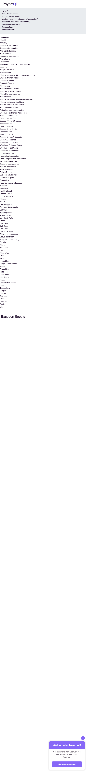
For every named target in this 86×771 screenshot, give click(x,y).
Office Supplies (6, 204)
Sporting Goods (6, 213)
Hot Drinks (4, 272)
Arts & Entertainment (8, 51)
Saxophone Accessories (9, 164)
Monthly (3, 40)
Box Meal (3, 296)
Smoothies (4, 269)
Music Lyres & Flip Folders (10, 91)
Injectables (4, 261)
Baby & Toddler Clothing (9, 239)
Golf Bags (4, 226)
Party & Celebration (7, 169)
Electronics (4, 180)
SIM (1, 307)
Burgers (3, 291)
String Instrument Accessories (12, 110)
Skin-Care (4, 248)
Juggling (3, 67)
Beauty (2, 250)
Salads (2, 266)
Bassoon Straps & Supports (11, 137)
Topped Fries (5, 288)
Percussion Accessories (9, 107)
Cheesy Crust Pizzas (8, 283)
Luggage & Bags (6, 196)
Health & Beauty (6, 191)
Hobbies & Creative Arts (9, 56)
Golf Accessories (6, 231)
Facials (3, 242)
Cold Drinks (4, 275)
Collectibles (4, 62)
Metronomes (5, 86)
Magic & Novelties (7, 70)
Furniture (3, 186)
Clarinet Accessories (8, 140)
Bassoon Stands (6, 134)
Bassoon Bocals (6, 126)
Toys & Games (5, 215)
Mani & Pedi (5, 253)
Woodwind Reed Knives (9, 151)
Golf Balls (4, 223)
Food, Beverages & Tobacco (11, 183)
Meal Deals (4, 277)
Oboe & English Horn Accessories (13, 159)
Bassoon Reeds (6, 132)
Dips (2, 299)
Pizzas (2, 280)
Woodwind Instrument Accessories (13, 113)
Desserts (3, 301)
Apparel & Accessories (8, 48)
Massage (3, 245)
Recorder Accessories (8, 161)
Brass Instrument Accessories (11, 78)
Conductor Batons (7, 80)
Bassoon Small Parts (8, 129)
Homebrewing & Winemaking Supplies (15, 64)
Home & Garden (6, 194)
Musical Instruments (8, 167)
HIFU (2, 256)
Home (4, 11)
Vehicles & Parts (6, 218)
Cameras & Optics (7, 177)
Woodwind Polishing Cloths (11, 145)
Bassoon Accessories (8, 116)
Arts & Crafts (5, 59)
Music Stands (5, 97)
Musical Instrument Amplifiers (12, 102)
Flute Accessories (7, 153)
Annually (3, 43)
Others (2, 221)
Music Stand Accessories (10, 94)
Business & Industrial (8, 175)
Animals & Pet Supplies (9, 45)
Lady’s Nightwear (7, 237)
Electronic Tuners (7, 83)
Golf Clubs (4, 229)
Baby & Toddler (6, 172)
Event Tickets (5, 54)
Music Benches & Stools (9, 89)
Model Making (5, 72)
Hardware (4, 188)
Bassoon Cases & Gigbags (10, 121)
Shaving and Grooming (9, 234)
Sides (2, 285)
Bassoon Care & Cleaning (10, 118)
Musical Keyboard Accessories (12, 105)
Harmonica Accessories (9, 156)
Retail (2, 258)
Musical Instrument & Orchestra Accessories (17, 75)
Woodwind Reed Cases (9, 148)
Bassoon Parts (6, 124)
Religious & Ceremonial (9, 207)
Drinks (2, 304)
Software (3, 210)
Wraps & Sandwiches (8, 264)
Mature (3, 199)
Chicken (3, 293)
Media (2, 202)
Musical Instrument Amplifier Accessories (16, 99)
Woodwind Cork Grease (9, 142)
